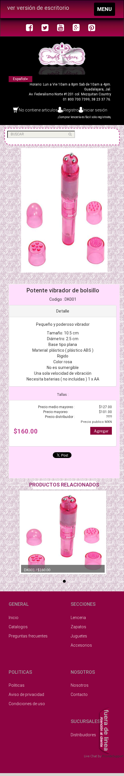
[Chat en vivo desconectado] (104, 730)
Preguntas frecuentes (28, 636)
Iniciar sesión (95, 110)
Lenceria (78, 617)
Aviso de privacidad (26, 694)
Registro (71, 110)
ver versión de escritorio (38, 7)
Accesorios (81, 645)
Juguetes (79, 636)
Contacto (79, 694)
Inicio (13, 617)
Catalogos (18, 626)
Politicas (17, 685)
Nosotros (80, 685)
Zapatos (78, 626)
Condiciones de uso (27, 703)
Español (19, 79)
